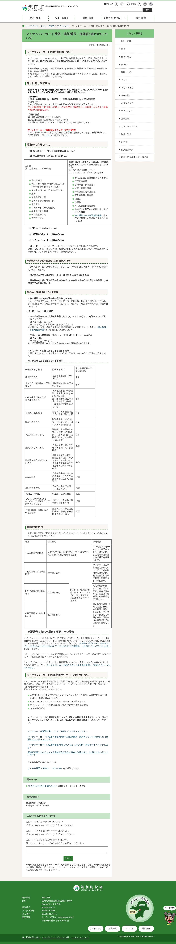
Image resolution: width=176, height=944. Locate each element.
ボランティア (127, 103)
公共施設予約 (127, 150)
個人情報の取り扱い (31, 937)
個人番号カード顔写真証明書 (88, 215)
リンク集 (129, 928)
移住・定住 (126, 134)
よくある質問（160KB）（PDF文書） (45, 768)
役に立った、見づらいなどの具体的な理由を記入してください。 (56, 843)
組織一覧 (112, 928)
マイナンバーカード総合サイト (42, 786)
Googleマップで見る (51, 904)
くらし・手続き (47, 26)
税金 (123, 49)
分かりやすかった (37, 834)
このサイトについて (80, 937)
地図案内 (146, 928)
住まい (124, 64)
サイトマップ (96, 928)
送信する (68, 858)
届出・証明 (126, 41)
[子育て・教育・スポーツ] (114, 18)
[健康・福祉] (88, 18)
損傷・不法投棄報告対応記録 (134, 157)
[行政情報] (141, 18)
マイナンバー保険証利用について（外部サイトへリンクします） (57, 731)
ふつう (51, 825)
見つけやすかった (37, 825)
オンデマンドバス (129, 126)
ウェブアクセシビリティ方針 (55, 937)
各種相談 (125, 95)
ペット (124, 80)
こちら (47, 135)
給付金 (124, 142)
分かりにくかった (66, 834)
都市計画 (125, 119)
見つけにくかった (66, 825)
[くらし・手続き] (61, 18)
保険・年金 (126, 57)
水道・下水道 (127, 88)
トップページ (32, 26)
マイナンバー (63, 26)
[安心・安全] (35, 18)
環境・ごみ (126, 72)
